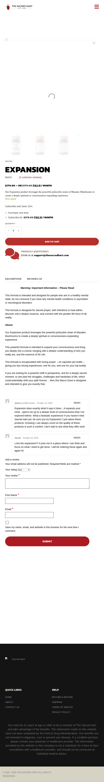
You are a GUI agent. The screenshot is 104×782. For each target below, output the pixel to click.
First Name (12, 495)
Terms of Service (62, 707)
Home (36, 21)
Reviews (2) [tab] (34, 279)
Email (9, 509)
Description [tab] (13, 279)
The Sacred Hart (27, 772)
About (9, 702)
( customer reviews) (30, 177)
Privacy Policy (61, 712)
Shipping (57, 702)
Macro (48, 21)
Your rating (11, 469)
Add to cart (52, 241)
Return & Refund (62, 697)
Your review (12, 475)
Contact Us (12, 707)
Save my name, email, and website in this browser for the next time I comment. (42, 529)
